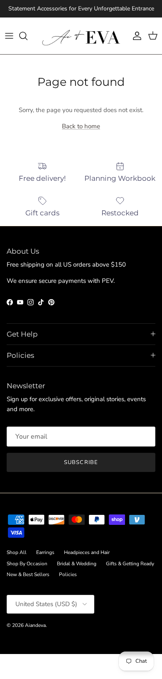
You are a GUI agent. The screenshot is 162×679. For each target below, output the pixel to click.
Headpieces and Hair (87, 552)
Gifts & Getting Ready (130, 563)
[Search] (27, 36)
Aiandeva (35, 625)
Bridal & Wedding (76, 563)
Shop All (17, 552)
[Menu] (9, 36)
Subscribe (81, 462)
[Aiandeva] (81, 36)
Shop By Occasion (27, 563)
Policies (68, 574)
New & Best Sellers (28, 574)
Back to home (81, 126)
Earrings (45, 552)
